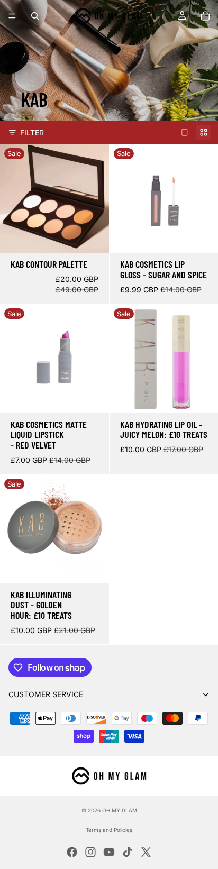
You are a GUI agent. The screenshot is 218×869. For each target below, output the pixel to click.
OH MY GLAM (119, 810)
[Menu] (12, 16)
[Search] (35, 16)
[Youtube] (109, 852)
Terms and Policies (109, 830)
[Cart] (205, 16)
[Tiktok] (127, 852)
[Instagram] (90, 852)
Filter (32, 132)
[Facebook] (72, 852)
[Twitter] (146, 852)
